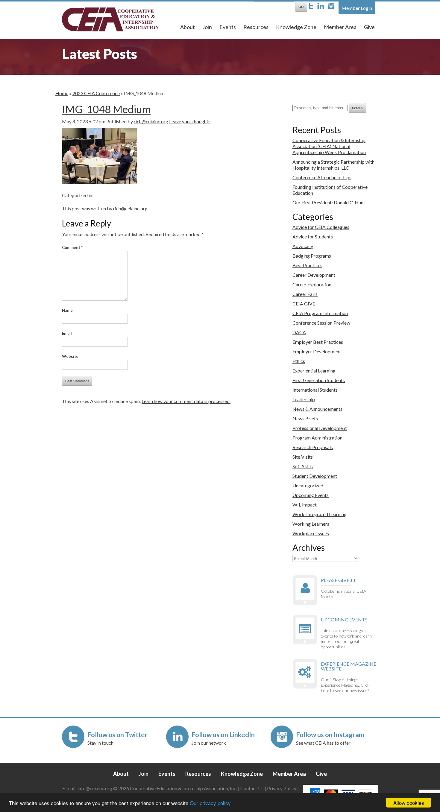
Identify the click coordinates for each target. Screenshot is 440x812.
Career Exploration (311, 284)
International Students (315, 390)
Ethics (298, 361)
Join (207, 27)
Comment (72, 247)
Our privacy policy (210, 803)
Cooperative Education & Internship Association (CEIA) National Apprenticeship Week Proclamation (329, 146)
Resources (255, 27)
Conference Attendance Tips (321, 177)
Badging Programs (311, 255)
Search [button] (357, 108)
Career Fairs (305, 294)
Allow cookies (408, 802)
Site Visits (302, 457)
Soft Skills (302, 466)
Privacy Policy (281, 788)
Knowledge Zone (296, 27)
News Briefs (305, 418)
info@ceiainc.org (95, 788)
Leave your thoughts (189, 121)
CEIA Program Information (320, 313)
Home (61, 93)
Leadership (303, 399)
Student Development (314, 476)
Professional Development (319, 428)
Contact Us (252, 788)
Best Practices (307, 265)
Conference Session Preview (321, 323)
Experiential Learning (314, 370)
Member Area (340, 27)
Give (369, 27)
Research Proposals (312, 447)
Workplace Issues (310, 533)
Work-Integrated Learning (319, 514)
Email (67, 333)
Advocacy (302, 246)
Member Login (357, 8)
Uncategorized (307, 485)
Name (67, 310)
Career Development (313, 275)
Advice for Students (312, 236)
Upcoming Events (310, 495)
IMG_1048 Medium (106, 109)
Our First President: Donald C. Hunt (328, 202)
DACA (299, 332)
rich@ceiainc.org (151, 121)
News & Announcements (317, 409)
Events (227, 27)
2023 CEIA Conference (96, 93)
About (187, 27)
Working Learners (310, 524)
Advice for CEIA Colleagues (320, 227)
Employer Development (316, 351)
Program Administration (317, 437)
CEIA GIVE (303, 303)
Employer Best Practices (317, 342)
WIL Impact (304, 504)
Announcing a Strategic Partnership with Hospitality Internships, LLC (333, 165)
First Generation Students (318, 380)
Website (70, 356)
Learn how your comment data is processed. (186, 401)
